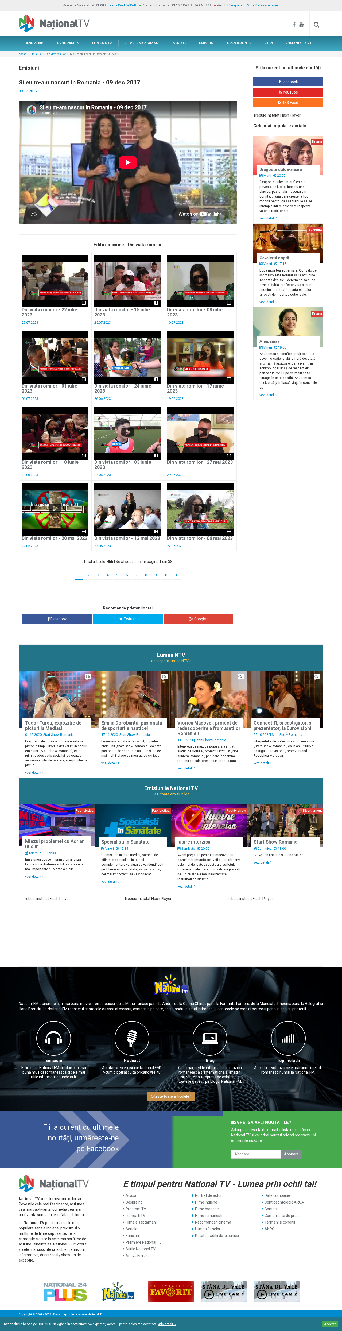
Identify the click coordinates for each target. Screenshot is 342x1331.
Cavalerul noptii (274, 258)
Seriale (131, 1229)
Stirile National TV (141, 1249)
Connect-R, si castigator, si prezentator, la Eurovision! (283, 725)
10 (166, 575)
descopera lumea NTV (170, 661)
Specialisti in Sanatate (125, 842)
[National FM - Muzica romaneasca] (118, 1291)
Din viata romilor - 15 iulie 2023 (122, 312)
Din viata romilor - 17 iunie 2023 (195, 388)
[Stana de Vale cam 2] (277, 1291)
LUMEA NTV (102, 43)
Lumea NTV (135, 1215)
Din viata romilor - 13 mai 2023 (127, 538)
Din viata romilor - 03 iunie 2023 (122, 464)
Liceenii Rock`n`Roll (120, 5)
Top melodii (288, 1060)
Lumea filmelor (207, 1229)
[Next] (177, 575)
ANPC (269, 1229)
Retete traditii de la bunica (217, 1235)
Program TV (136, 1209)
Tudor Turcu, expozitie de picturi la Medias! (53, 725)
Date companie (266, 5)
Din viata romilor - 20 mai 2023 (54, 538)
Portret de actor (208, 1195)
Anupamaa (269, 341)
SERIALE (179, 43)
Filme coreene (207, 1209)
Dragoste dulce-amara (280, 169)
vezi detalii (267, 218)
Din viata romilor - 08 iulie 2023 (195, 312)
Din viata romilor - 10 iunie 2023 (50, 464)
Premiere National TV (144, 1242)
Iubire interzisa (193, 842)
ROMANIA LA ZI (298, 43)
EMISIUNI (207, 43)
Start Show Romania (58, 735)
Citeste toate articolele (170, 1096)
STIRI (268, 43)
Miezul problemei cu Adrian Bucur (55, 844)
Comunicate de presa (283, 1215)
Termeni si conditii (280, 1222)
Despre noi (134, 1202)
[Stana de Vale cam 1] (224, 1291)
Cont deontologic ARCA (284, 1202)
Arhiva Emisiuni (138, 1255)
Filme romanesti (208, 1215)
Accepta (330, 1324)
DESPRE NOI (34, 43)
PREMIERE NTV (239, 43)
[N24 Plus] (65, 1291)
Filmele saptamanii (141, 1222)
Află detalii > (167, 1324)
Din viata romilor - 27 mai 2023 (200, 462)
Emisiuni (36, 53)
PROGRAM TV (68, 43)
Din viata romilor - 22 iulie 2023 (49, 312)
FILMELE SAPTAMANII (143, 43)
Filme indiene (206, 1202)
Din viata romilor (56, 53)
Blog (210, 1060)
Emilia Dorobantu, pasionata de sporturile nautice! (131, 725)
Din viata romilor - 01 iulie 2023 (49, 388)
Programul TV (239, 5)
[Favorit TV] (171, 1291)
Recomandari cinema (213, 1222)
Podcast (132, 1060)
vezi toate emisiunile (170, 794)
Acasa (22, 53)
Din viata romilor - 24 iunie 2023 (122, 388)
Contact (271, 1209)
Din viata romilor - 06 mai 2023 (200, 538)
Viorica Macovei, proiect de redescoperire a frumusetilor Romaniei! (208, 728)
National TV (95, 1314)
